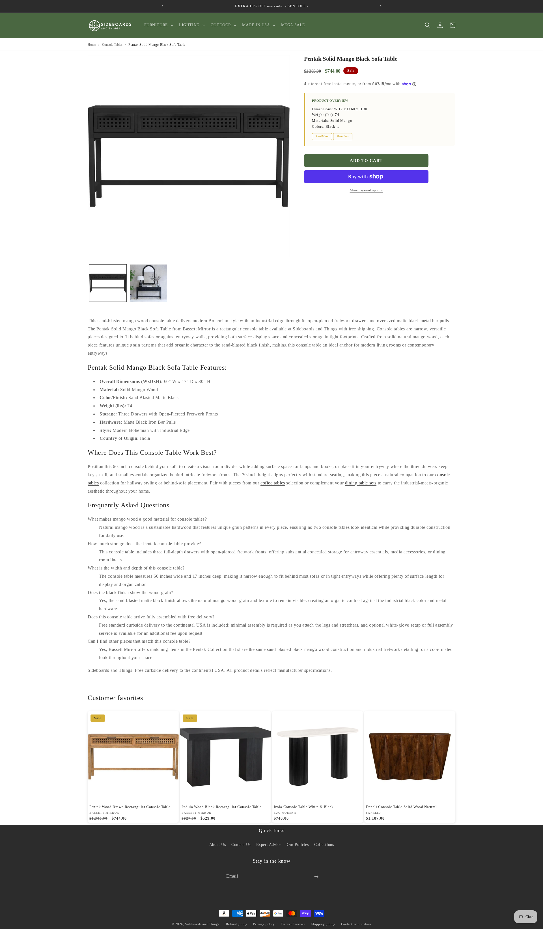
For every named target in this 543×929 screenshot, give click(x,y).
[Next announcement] (380, 6)
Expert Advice (268, 844)
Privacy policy (264, 923)
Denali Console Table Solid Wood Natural (401, 807)
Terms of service (293, 923)
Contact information (356, 923)
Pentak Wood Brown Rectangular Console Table (130, 807)
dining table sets (360, 482)
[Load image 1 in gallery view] (108, 283)
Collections (324, 844)
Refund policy (236, 923)
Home (92, 45)
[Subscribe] (316, 876)
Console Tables (112, 45)
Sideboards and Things (202, 924)
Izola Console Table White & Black (304, 807)
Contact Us (241, 844)
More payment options (366, 190)
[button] (158, 25)
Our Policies (298, 844)
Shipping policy (323, 923)
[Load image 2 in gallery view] (148, 283)
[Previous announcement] (162, 6)
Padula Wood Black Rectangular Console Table (222, 807)
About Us (217, 844)
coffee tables (272, 482)
